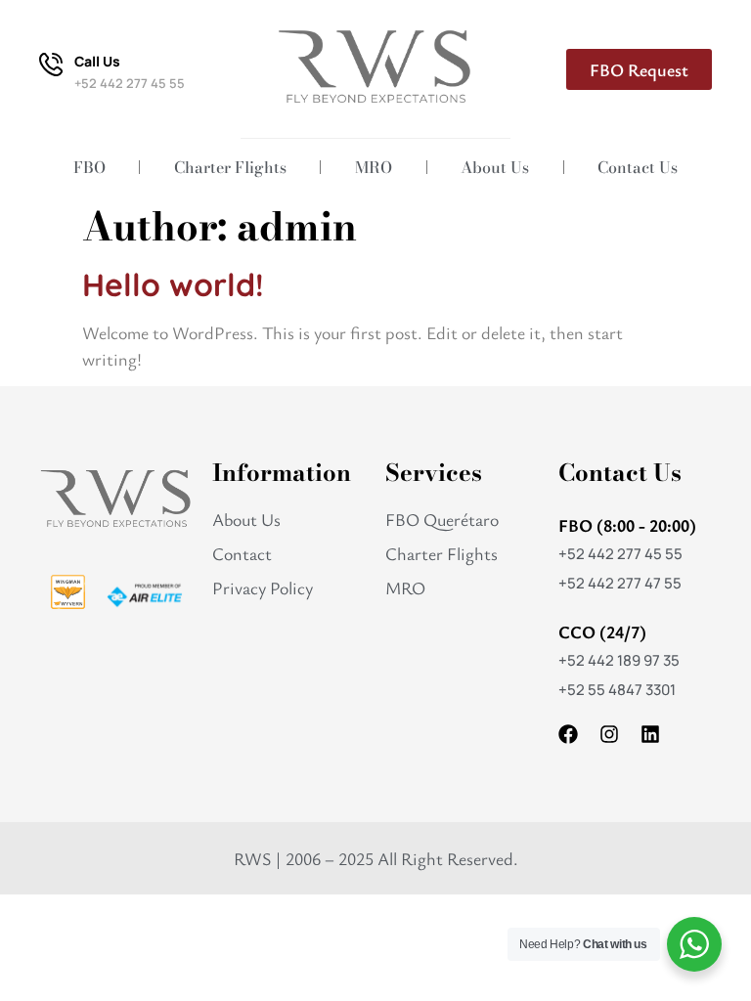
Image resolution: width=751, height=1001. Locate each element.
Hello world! (173, 284)
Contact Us (637, 167)
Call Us (97, 61)
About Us (495, 167)
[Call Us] (51, 64)
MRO (373, 167)
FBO (89, 167)
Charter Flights (230, 167)
